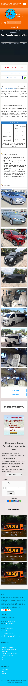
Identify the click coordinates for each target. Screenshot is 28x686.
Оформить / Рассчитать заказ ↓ (14, 67)
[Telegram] (16, 501)
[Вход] (8, 485)
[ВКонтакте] (8, 501)
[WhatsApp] (20, 501)
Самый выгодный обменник (8, 661)
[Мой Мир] (12, 501)
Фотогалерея (5, 651)
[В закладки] (16, 535)
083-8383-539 (11, 621)
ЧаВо (3, 645)
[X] (14, 501)
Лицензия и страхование (8, 647)
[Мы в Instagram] (17, 636)
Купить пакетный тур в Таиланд (9, 653)
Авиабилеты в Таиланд (7, 655)
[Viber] (18, 501)
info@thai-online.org (8, 633)
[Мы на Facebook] (4, 636)
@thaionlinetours (9, 628)
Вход (3, 671)
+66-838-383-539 (10, 623)
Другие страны (5, 659)
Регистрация (5, 669)
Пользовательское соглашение (9, 649)
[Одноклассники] (10, 501)
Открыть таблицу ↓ (14, 122)
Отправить (10, 493)
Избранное (4, 673)
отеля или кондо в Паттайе (8, 88)
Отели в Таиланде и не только (9, 657)
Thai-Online (6, 630)
